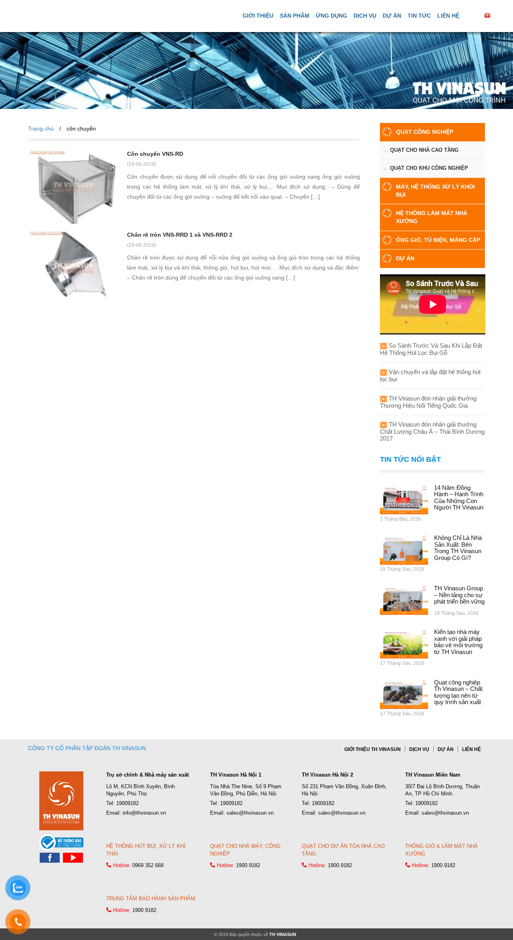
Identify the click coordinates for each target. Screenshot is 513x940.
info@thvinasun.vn (144, 813)
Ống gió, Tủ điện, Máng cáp (438, 240)
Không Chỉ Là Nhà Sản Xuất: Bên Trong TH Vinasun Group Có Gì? (458, 547)
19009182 (127, 803)
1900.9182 (248, 865)
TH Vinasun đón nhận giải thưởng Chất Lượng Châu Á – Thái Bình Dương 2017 (432, 431)
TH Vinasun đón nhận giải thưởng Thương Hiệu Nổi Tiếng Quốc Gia (428, 402)
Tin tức (419, 15)
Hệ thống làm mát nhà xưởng (431, 217)
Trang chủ (41, 128)
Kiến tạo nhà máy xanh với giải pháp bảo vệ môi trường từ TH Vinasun (458, 641)
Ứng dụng (331, 15)
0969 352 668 (148, 865)
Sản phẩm (294, 15)
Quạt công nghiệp (424, 132)
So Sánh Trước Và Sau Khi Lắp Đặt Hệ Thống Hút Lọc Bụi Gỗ (431, 349)
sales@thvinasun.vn (250, 813)
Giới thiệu (257, 15)
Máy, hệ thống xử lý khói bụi (435, 190)
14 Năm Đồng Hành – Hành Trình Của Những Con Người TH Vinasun (458, 497)
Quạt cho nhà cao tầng (424, 150)
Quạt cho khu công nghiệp (429, 168)
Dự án (392, 15)
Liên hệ (448, 15)
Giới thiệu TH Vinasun (372, 749)
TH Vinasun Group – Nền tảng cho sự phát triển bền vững (459, 595)
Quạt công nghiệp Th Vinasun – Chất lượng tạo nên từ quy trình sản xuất (458, 692)
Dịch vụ (364, 15)
